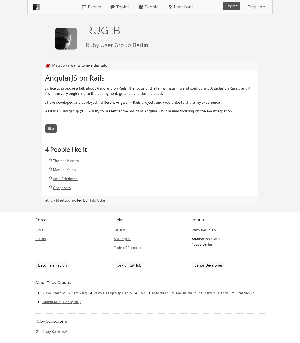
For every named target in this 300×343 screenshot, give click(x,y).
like (51, 128)
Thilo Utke (96, 200)
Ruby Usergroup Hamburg (64, 293)
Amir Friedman (65, 178)
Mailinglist (122, 238)
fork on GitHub (128, 265)
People (151, 6)
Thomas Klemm (66, 160)
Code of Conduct (127, 247)
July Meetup (59, 200)
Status (40, 238)
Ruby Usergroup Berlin (113, 293)
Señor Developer (208, 265)
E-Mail (40, 230)
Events (94, 6)
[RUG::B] (66, 36)
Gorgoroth (62, 187)
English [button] (255, 6)
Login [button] (230, 6)
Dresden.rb (245, 293)
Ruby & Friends (216, 293)
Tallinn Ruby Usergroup (61, 302)
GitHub (119, 230)
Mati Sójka (61, 65)
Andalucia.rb (186, 293)
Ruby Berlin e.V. (204, 230)
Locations (183, 6)
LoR (142, 293)
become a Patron (52, 265)
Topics (122, 6)
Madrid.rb (160, 293)
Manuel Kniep (64, 169)
